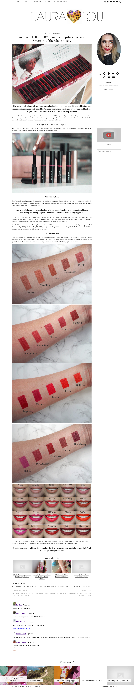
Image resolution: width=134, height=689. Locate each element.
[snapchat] (104, 77)
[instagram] (104, 73)
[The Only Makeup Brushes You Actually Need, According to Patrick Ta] (22, 566)
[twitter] (100, 73)
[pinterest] (117, 73)
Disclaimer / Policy (62, 2)
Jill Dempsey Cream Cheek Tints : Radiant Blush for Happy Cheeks (72, 593)
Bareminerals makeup (55, 586)
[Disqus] (52, 626)
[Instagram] (105, 2)
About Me (37, 2)
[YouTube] (111, 2)
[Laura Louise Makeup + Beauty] (67, 15)
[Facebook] (114, 2)
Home (17, 2)
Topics (47, 2)
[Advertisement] (111, 112)
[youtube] (109, 77)
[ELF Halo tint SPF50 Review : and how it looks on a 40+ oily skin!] (61, 566)
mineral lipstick (25, 588)
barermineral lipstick (73, 586)
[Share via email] (13, 583)
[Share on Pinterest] (21, 583)
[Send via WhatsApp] (24, 583)
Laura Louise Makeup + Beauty (29, 686)
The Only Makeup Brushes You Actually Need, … (22, 576)
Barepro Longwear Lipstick (67, 106)
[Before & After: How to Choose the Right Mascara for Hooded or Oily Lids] (81, 566)
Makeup (58, 33)
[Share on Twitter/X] (19, 583)
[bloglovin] (113, 73)
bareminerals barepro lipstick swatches (30, 586)
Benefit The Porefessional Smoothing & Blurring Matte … (42, 577)
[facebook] (109, 73)
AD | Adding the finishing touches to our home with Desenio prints (32, 593)
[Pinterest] (108, 2)
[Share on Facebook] (16, 583)
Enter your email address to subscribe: (109, 85)
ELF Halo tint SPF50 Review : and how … (61, 576)
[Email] (117, 2)
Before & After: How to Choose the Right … (81, 576)
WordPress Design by (111, 686)
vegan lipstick (38, 588)
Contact (26, 2)
